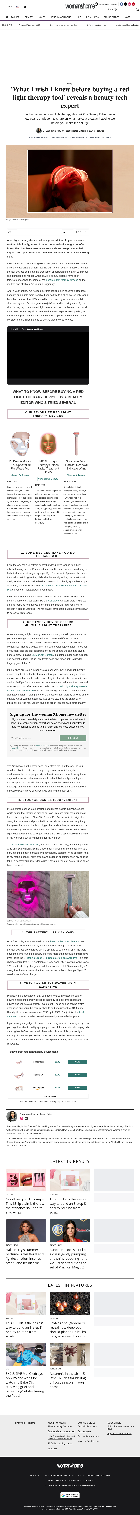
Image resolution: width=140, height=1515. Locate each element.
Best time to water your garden (63, 25)
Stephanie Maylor (55, 130)
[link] (19, 1062)
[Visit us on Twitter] (125, 4)
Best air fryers (84, 1431)
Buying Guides (111, 17)
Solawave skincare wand (25, 844)
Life (79, 17)
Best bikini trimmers (87, 1426)
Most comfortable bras (88, 1441)
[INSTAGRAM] (22, 1118)
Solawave (53, 600)
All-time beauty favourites (60, 1426)
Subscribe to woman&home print (120, 1427)
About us (34, 1475)
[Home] (7, 17)
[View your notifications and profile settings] (25, 7)
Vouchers (52, 1448)
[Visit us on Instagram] (129, 4)
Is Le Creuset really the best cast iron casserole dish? (61, 1437)
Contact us (78, 1475)
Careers (88, 1480)
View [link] (77, 1062)
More (128, 17)
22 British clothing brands (60, 1443)
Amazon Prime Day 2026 (29, 25)
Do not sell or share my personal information (70, 1485)
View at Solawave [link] (76, 475)
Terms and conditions (98, 1475)
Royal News (92, 17)
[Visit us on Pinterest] (133, 4)
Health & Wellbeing (60, 17)
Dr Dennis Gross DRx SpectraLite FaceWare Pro (50, 958)
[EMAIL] (27, 1118)
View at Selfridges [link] (20, 475)
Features (100, 131)
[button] (48, 1061)
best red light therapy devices (62, 280)
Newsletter (84, 232)
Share (14, 232)
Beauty (29, 17)
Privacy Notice (15, 748)
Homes (41, 17)
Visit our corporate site (107, 1506)
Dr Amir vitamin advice (96, 25)
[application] (48, 355)
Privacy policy (55, 1480)
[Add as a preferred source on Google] (70, 1495)
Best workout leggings (88, 1436)
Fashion (15, 17)
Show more (50, 1096)
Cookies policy (73, 1480)
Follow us (69, 232)
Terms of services (42, 746)
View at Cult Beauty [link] (48, 479)
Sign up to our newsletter (119, 1433)
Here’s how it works (103, 137)
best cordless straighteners (65, 941)
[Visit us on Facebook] (121, 4)
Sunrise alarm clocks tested (61, 1431)
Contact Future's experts (56, 1475)
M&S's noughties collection (127, 25)
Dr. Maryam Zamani (42, 655)
